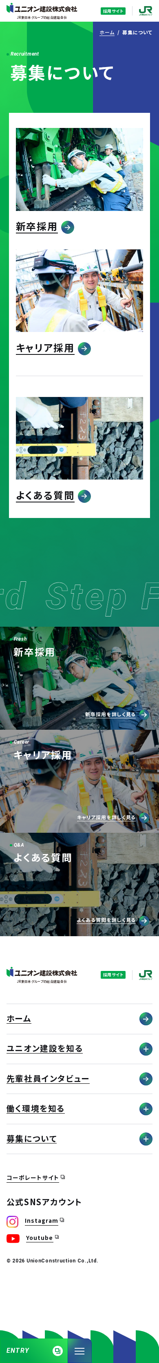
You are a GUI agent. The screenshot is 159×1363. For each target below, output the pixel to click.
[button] (80, 181)
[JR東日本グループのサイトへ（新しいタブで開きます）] (146, 11)
